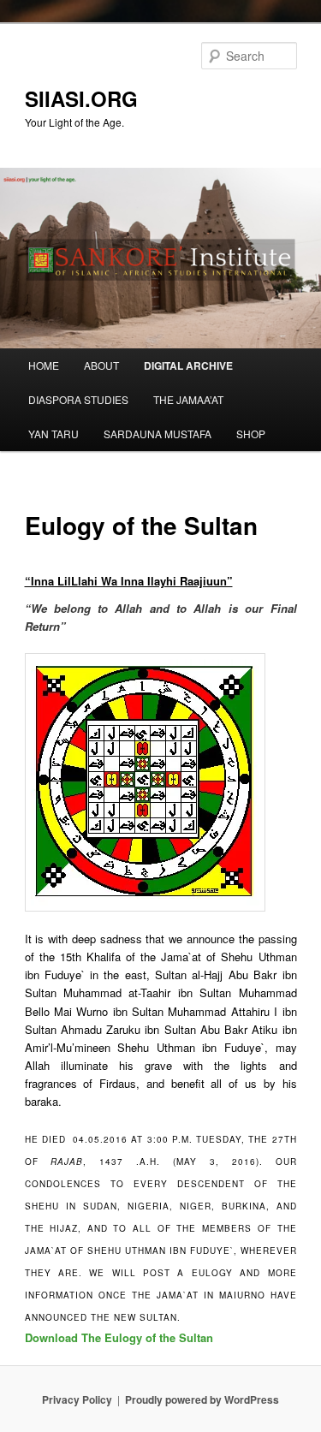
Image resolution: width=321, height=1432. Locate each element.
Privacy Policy (77, 1399)
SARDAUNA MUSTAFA (157, 433)
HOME (43, 365)
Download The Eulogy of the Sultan (119, 1337)
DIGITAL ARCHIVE (188, 365)
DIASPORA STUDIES (78, 399)
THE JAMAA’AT (188, 399)
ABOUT (101, 365)
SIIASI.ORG (81, 98)
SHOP (250, 433)
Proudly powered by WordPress (202, 1399)
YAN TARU (53, 433)
